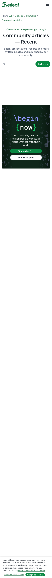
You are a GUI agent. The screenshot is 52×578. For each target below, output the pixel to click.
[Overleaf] (10, 4)
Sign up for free (26, 151)
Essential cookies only (14, 574)
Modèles (19, 15)
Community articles (12, 20)
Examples (31, 15)
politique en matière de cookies (31, 570)
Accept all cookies (35, 575)
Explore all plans (26, 157)
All (10, 15)
